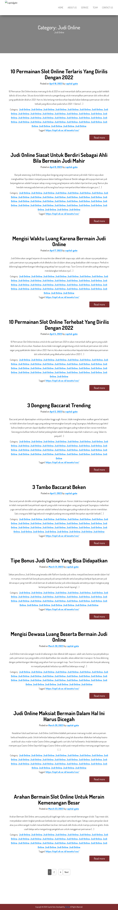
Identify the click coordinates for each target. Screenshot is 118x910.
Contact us (107, 7)
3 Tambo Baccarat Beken (59, 486)
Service (84, 7)
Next (67, 872)
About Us (72, 7)
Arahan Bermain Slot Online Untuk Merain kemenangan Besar (59, 799)
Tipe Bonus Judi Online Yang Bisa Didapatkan (59, 560)
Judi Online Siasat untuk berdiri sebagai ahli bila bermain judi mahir (59, 157)
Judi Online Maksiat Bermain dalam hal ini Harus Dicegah (59, 716)
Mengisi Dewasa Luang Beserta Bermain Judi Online (59, 636)
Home (60, 7)
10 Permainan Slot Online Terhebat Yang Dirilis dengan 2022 (59, 324)
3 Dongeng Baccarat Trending (59, 405)
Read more (99, 137)
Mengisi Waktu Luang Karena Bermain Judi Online (59, 241)
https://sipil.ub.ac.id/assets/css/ (62, 130)
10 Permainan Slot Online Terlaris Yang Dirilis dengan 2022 (59, 74)
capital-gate (71, 83)
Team (95, 7)
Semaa (67, 907)
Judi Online (24, 109)
